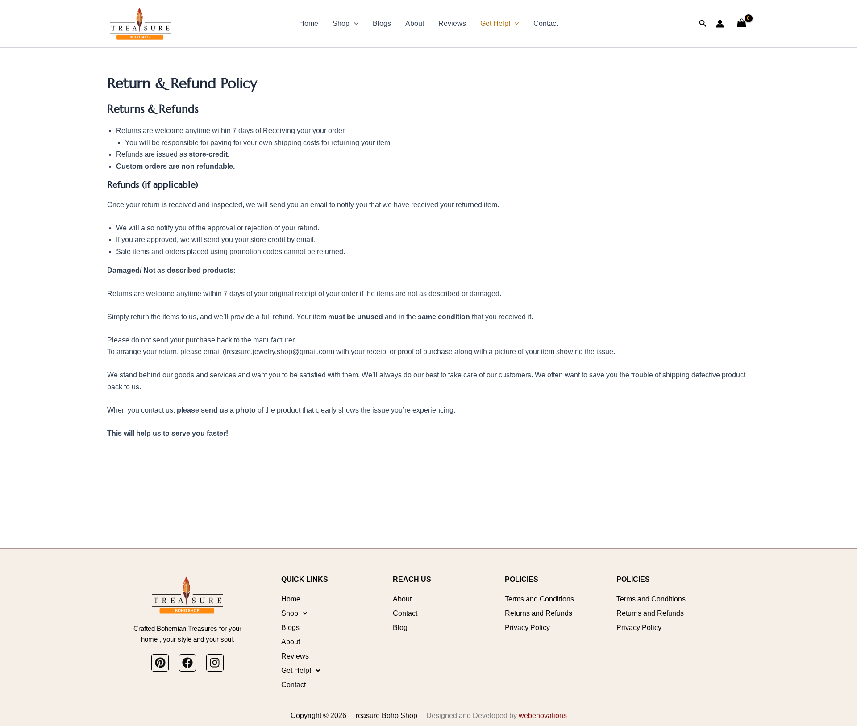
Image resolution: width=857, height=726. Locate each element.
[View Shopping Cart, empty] (741, 23)
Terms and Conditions (539, 599)
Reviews (452, 23)
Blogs (382, 23)
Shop (341, 23)
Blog (400, 627)
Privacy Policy (527, 627)
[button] (353, 24)
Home (308, 23)
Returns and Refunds (538, 613)
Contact (545, 23)
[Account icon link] (720, 24)
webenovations (543, 715)
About (414, 23)
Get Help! (495, 23)
